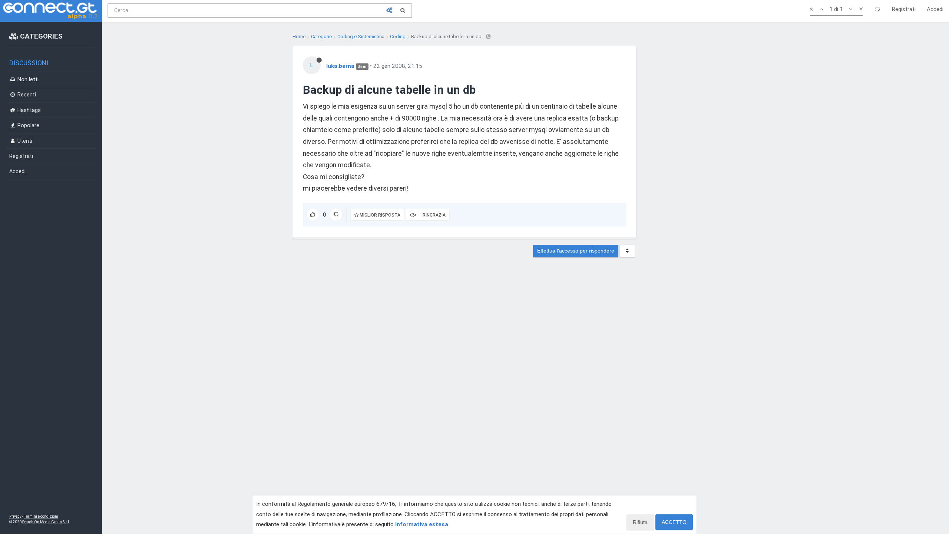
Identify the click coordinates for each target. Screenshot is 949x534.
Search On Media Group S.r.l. (46, 522)
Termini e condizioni (41, 516)
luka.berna (340, 66)
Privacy (15, 516)
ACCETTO (674, 522)
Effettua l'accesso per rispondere (575, 251)
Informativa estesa (421, 524)
